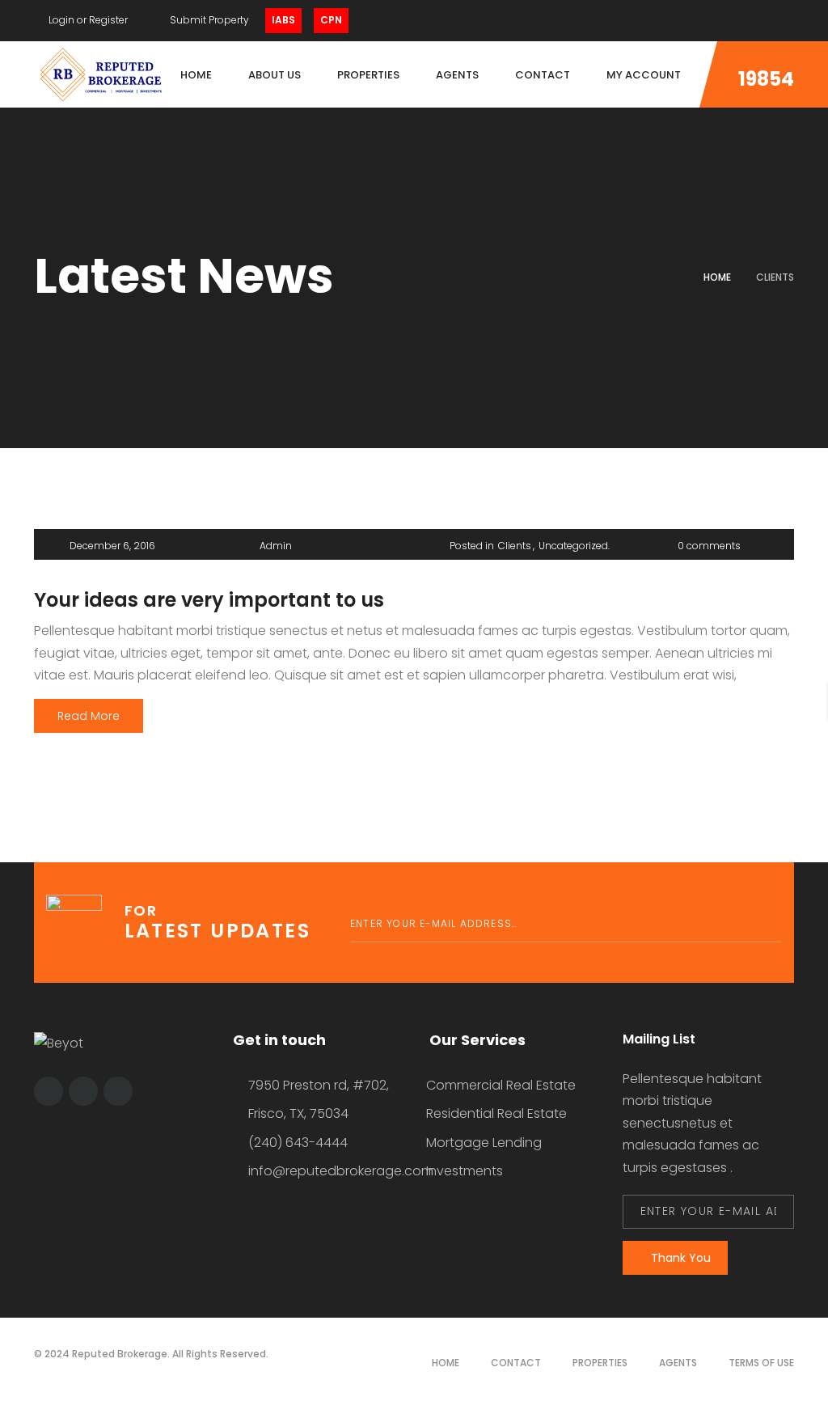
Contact (516, 1362)
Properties (599, 1362)
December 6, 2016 (112, 545)
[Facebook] (728, 20)
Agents (678, 1362)
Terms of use (761, 1362)
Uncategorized (573, 545)
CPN (331, 20)
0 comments (709, 545)
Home (717, 277)
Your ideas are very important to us (209, 599)
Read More (88, 716)
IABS (283, 20)
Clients (514, 545)
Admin (276, 545)
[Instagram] (790, 20)
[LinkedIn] (759, 20)
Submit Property (208, 20)
